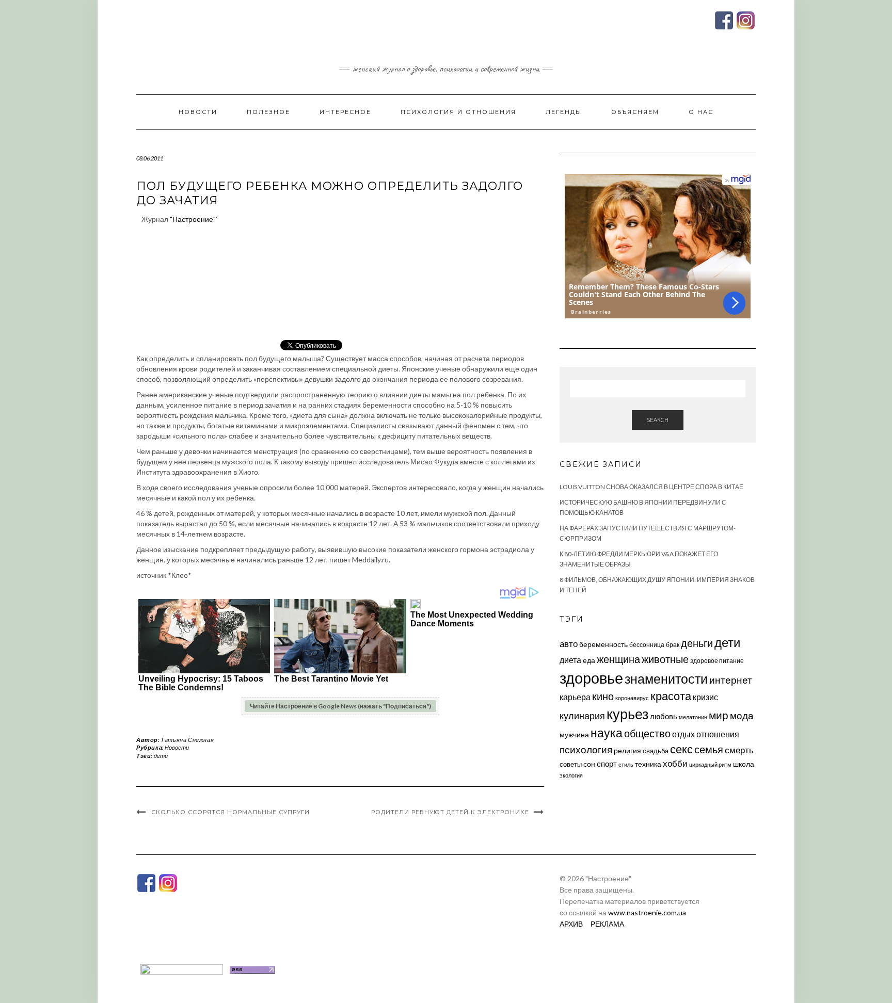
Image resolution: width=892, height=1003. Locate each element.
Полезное (268, 112)
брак (672, 645)
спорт (607, 763)
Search (657, 419)
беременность (603, 644)
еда (589, 660)
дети (161, 755)
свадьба (655, 751)
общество (647, 733)
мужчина (574, 734)
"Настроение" (193, 219)
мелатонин (693, 717)
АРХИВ (571, 923)
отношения (717, 734)
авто (569, 643)
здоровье (591, 678)
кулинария (582, 715)
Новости (198, 112)
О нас (701, 112)
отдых (683, 734)
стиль (625, 764)
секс (681, 749)
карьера (575, 697)
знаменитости (666, 678)
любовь (663, 716)
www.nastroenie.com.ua (647, 912)
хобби (675, 763)
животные (665, 659)
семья (708, 749)
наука (607, 732)
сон (589, 763)
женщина (618, 659)
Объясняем (635, 112)
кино (603, 696)
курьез (627, 713)
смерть (739, 750)
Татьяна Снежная (187, 739)
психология (586, 749)
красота (670, 696)
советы (571, 764)
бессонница (646, 645)
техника (648, 763)
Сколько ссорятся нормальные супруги (230, 812)
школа (743, 763)
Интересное (345, 112)
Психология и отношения (458, 112)
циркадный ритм (710, 764)
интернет (730, 680)
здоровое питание (717, 661)
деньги (697, 643)
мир (718, 715)
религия (627, 751)
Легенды (564, 112)
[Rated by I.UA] (181, 968)
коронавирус (632, 697)
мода (742, 715)
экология (571, 775)
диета (570, 660)
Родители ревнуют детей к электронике (450, 812)
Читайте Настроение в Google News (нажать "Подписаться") (340, 706)
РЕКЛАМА (607, 923)
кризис (705, 697)
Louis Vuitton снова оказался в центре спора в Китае (651, 487)
